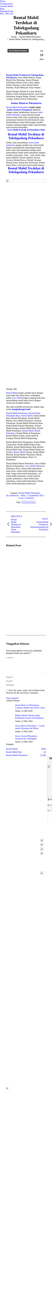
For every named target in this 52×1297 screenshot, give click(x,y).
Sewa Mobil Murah (33, 466)
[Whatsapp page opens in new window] (19, 848)
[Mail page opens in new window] (28, 844)
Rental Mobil (12, 393)
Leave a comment (26, 498)
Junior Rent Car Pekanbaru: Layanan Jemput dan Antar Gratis (30, 706)
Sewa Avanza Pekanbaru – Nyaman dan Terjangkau (27, 737)
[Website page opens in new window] (32, 844)
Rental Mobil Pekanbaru (16, 413)
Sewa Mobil (17, 398)
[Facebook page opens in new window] (19, 844)
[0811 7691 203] (43, 841)
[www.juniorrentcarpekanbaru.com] (43, 853)
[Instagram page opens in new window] (24, 844)
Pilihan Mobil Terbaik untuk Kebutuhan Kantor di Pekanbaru (29, 716)
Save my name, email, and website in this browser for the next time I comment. (25, 691)
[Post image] (13, 557)
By (12, 495)
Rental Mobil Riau (29, 502)
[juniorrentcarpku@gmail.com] (43, 849)
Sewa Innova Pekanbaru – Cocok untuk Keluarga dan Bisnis (30, 727)
